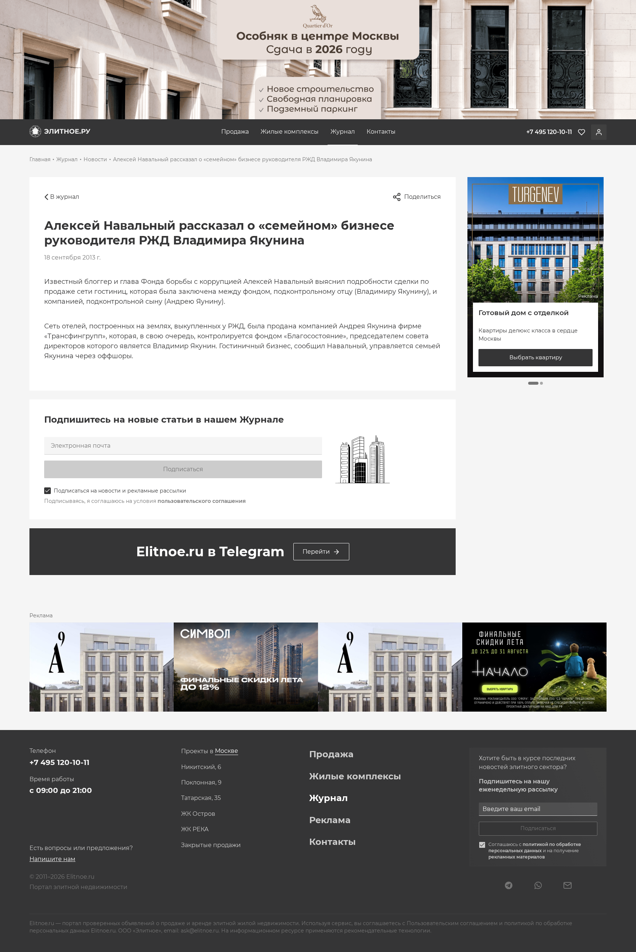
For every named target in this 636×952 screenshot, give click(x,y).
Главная (39, 159)
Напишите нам (52, 859)
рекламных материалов (516, 857)
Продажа (235, 131)
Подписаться (183, 469)
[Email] (567, 886)
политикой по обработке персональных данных (534, 847)
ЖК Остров (198, 814)
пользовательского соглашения (202, 501)
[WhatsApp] (538, 886)
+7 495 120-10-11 (59, 762)
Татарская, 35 (201, 798)
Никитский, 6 (201, 767)
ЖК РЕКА (195, 829)
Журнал (343, 131)
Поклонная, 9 (201, 782)
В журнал (64, 196)
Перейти (316, 551)
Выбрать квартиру (535, 357)
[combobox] (226, 751)
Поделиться (422, 196)
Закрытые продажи (211, 845)
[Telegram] (508, 886)
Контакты (381, 131)
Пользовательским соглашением (453, 923)
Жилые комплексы (290, 131)
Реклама (330, 820)
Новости (95, 159)
